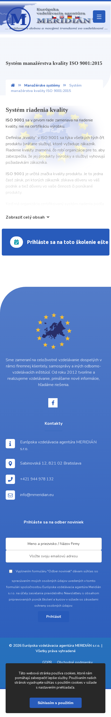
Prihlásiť (53, 616)
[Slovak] (77, 17)
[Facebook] (53, 402)
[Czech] (54, 17)
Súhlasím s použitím (55, 703)
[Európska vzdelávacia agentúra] (18, 19)
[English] (61, 17)
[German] (69, 17)
